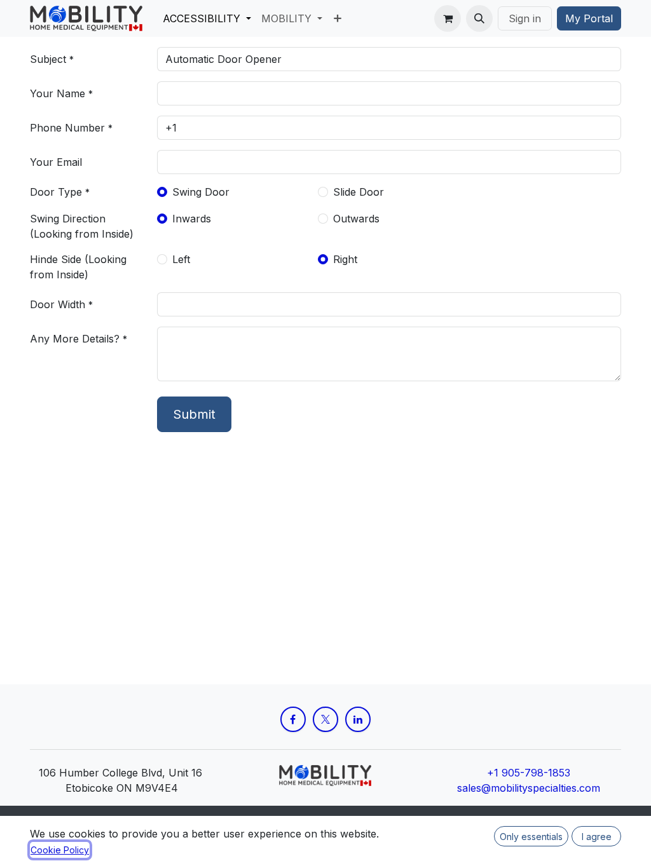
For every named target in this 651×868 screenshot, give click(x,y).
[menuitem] (207, 18)
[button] (479, 18)
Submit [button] (194, 414)
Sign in (525, 18)
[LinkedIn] (358, 719)
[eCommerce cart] (447, 18)
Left (181, 259)
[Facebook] (293, 719)
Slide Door (358, 192)
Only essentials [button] (531, 836)
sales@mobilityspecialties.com (528, 788)
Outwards (356, 218)
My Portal (589, 18)
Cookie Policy (60, 849)
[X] (325, 719)
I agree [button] (597, 836)
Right (345, 259)
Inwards (191, 218)
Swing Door (201, 192)
